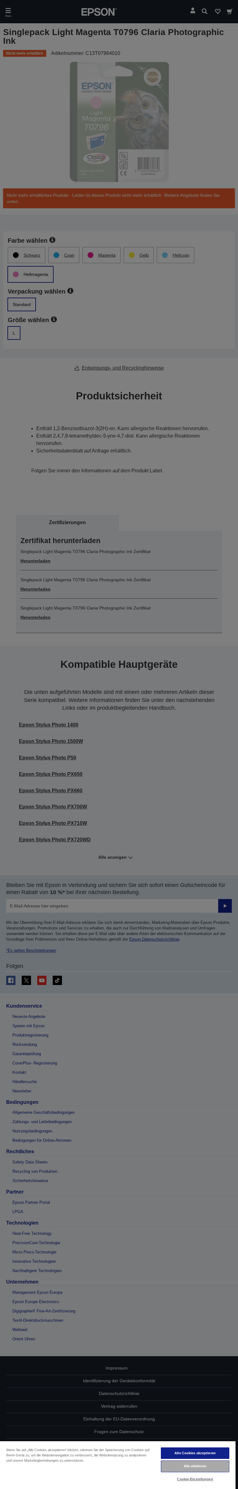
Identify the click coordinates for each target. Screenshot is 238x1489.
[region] (118, 1465)
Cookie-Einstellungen (195, 1479)
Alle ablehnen (195, 1466)
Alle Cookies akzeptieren (195, 1453)
